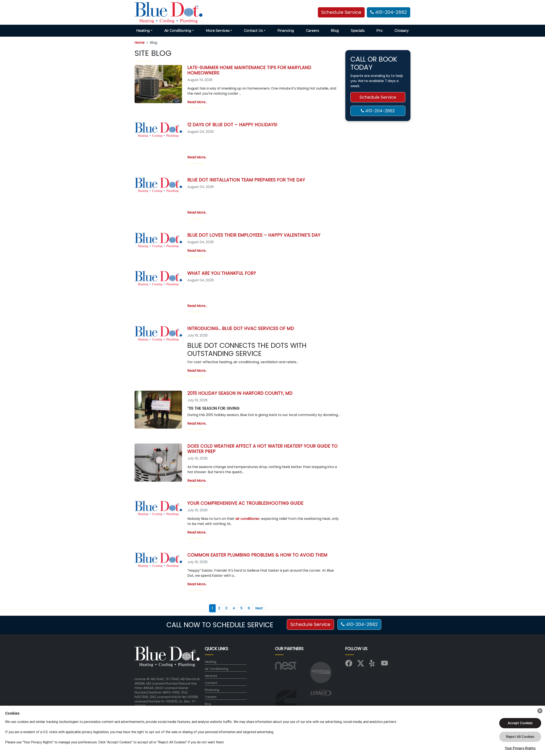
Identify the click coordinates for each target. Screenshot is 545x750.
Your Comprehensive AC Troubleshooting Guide (245, 503)
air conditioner (247, 518)
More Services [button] (217, 31)
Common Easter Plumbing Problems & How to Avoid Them (257, 555)
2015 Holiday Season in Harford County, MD (240, 393)
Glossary (401, 31)
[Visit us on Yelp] (372, 665)
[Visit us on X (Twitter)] (360, 665)
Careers (312, 31)
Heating (210, 662)
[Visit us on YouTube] (384, 665)
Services (211, 676)
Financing (285, 31)
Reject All (520, 737)
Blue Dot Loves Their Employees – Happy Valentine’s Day (253, 235)
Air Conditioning (216, 669)
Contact (211, 683)
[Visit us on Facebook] (348, 665)
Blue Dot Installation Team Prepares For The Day (246, 180)
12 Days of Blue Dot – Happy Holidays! (232, 124)
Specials (357, 31)
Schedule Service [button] (341, 12)
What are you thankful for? (221, 273)
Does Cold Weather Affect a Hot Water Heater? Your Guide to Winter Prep (262, 448)
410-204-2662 (390, 12)
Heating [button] (143, 31)
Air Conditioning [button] (177, 31)
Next (259, 608)
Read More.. (197, 102)
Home (140, 42)
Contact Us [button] (253, 31)
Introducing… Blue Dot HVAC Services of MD (240, 328)
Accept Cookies (520, 723)
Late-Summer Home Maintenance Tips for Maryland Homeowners (249, 70)
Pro (379, 31)
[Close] (539, 710)
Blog (335, 31)
